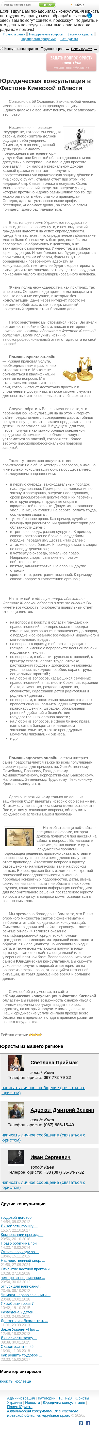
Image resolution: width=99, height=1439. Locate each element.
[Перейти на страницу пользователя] (16, 1069)
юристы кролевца (15, 1381)
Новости (32, 1402)
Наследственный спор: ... (23, 1260)
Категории (46, 1398)
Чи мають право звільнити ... (26, 1295)
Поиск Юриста (19, 1407)
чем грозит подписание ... (23, 1277)
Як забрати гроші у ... (19, 1226)
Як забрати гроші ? (17, 1303)
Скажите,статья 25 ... (19, 1346)
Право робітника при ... (21, 1243)
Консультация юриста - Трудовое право (34, 49)
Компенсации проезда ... (22, 1234)
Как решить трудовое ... (21, 1355)
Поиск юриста (81, 49)
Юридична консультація (64, 1402)
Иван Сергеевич (50, 1157)
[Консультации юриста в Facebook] (88, 1424)
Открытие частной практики (25, 1269)
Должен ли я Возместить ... (24, 1320)
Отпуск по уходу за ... (20, 1252)
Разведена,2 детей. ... (19, 1312)
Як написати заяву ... (19, 1338)
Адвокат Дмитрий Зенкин (62, 1110)
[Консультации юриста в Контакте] (81, 1424)
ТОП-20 (65, 1398)
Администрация (21, 1398)
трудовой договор (16, 1217)
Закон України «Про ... (20, 1329)
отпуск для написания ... (22, 1286)
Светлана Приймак (54, 1062)
